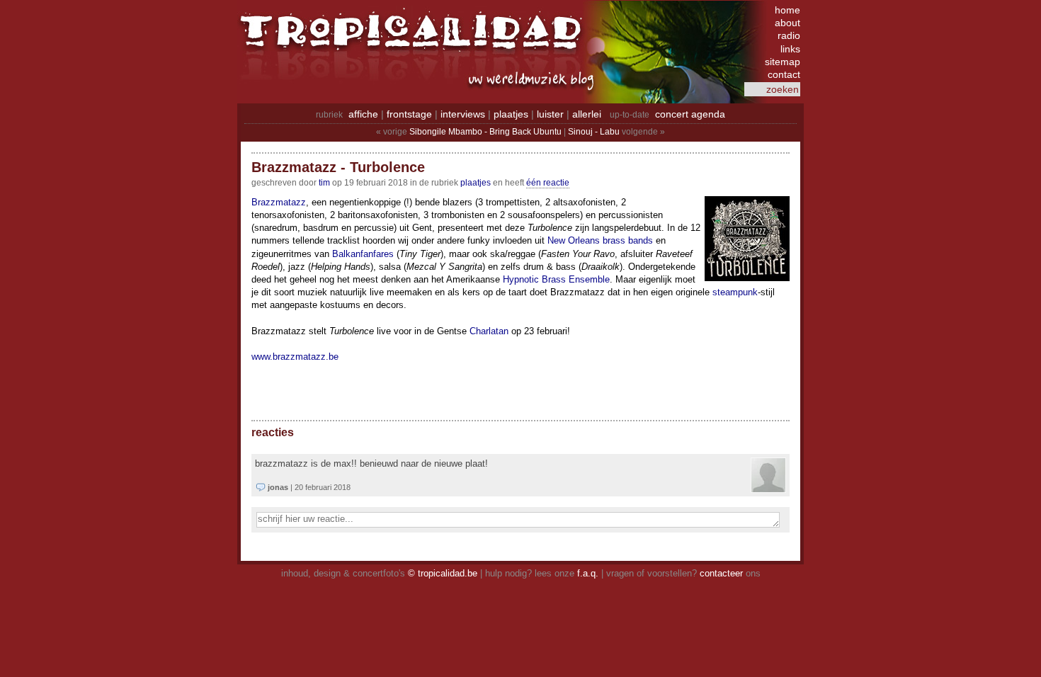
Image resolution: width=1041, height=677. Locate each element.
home (787, 10)
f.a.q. (587, 573)
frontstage (409, 114)
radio (789, 35)
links (790, 49)
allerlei (586, 114)
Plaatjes (475, 183)
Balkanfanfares (363, 254)
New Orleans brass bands (600, 240)
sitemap (782, 61)
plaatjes (511, 114)
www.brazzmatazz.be (295, 356)
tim (324, 183)
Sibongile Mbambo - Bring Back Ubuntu (485, 132)
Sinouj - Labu (594, 132)
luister (550, 114)
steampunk (735, 292)
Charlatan (489, 331)
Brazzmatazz (278, 202)
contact (784, 74)
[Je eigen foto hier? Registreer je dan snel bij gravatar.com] (768, 489)
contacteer (721, 573)
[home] (414, 39)
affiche (363, 114)
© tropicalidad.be (442, 573)
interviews (462, 114)
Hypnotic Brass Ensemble (556, 279)
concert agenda (690, 114)
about (787, 22)
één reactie (547, 183)
